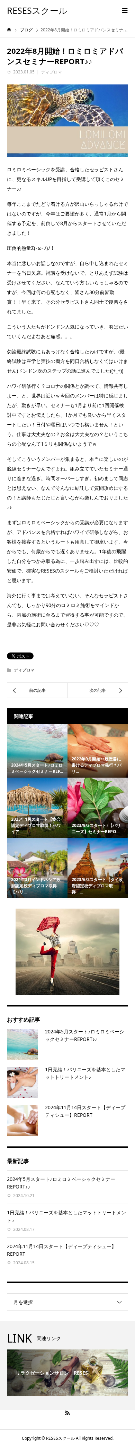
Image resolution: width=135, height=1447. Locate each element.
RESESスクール (37, 10)
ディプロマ (51, 72)
